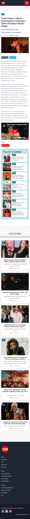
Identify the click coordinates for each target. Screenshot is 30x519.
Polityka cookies (6, 490)
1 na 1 (2, 471)
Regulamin (4, 493)
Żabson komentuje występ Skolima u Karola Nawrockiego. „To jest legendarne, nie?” (18, 195)
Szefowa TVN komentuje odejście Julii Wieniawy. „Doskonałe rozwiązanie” (18, 159)
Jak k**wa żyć (5, 479)
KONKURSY (4, 460)
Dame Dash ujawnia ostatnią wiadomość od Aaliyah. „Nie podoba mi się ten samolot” (18, 214)
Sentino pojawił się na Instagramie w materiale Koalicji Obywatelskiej (18, 176)
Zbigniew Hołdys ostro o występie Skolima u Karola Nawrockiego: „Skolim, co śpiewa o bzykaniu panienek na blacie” (18, 206)
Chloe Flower (5, 145)
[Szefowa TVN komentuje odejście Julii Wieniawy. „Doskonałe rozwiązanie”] (7, 155)
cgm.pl (17, 35)
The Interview (5, 481)
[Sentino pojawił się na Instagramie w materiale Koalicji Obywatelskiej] (7, 173)
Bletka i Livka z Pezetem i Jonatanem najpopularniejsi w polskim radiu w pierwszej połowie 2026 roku (18, 188)
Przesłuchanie (5, 474)
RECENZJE (3, 467)
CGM (4, 242)
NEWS (2, 457)
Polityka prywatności (7, 488)
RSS (2, 495)
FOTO (2, 462)
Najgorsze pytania (6, 476)
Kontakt (3, 485)
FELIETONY (3, 464)
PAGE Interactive (25, 514)
